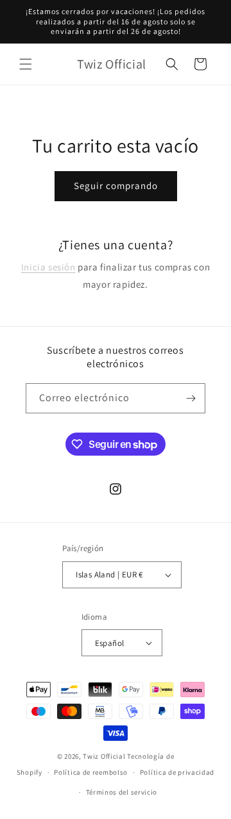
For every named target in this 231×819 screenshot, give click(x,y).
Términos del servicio (122, 792)
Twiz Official (105, 756)
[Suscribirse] (190, 398)
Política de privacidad (177, 772)
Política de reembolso (91, 772)
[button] (26, 64)
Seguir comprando (116, 185)
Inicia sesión (48, 267)
